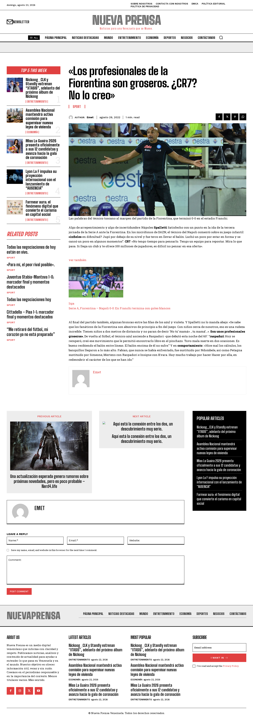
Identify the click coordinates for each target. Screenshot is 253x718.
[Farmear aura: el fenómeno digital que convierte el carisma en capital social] (15, 207)
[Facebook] (219, 116)
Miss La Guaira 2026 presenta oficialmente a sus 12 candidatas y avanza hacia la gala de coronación (43, 149)
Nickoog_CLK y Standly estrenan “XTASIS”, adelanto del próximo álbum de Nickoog (43, 88)
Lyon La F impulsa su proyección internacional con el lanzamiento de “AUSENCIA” (41, 179)
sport (11, 257)
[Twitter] (227, 116)
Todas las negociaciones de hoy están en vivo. (31, 250)
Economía (32, 132)
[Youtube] (38, 691)
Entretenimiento (37, 101)
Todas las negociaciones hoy (29, 299)
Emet (90, 117)
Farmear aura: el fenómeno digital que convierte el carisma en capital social (42, 208)
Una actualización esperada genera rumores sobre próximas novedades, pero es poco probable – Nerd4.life (49, 481)
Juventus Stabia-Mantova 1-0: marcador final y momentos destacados (30, 281)
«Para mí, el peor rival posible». (31, 264)
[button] (221, 37)
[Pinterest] (234, 116)
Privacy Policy (231, 665)
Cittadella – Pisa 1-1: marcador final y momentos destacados (30, 314)
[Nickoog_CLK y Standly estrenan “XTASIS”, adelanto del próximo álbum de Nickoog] (15, 85)
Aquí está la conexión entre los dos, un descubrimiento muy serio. (141, 439)
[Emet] (72, 117)
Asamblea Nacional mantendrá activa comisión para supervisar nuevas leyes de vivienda (40, 118)
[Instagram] (20, 691)
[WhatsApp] (242, 116)
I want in (217, 657)
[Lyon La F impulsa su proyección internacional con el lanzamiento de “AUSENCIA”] (15, 176)
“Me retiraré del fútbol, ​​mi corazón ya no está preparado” (31, 332)
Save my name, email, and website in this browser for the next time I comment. (54, 550)
